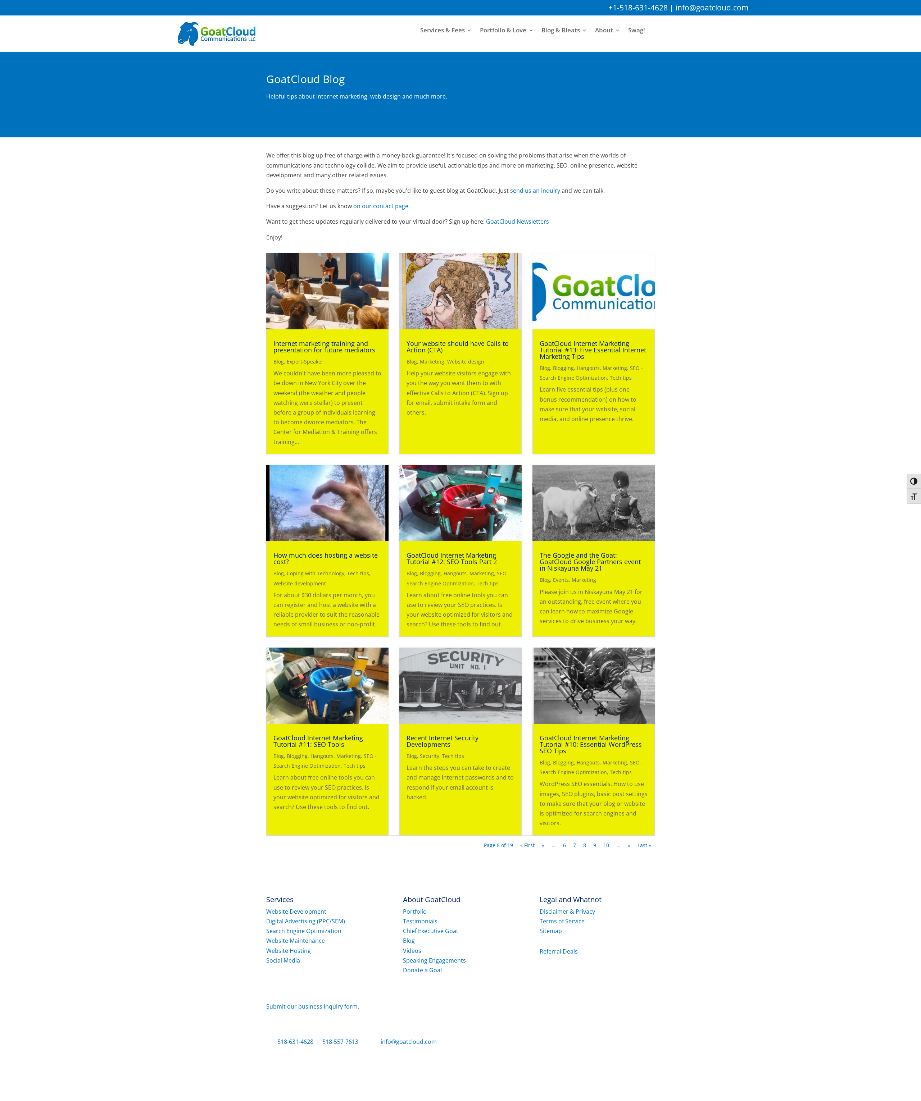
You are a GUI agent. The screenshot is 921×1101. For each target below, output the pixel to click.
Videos (412, 951)
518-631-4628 (295, 1042)
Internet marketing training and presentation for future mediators (324, 346)
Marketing (432, 361)
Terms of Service (562, 921)
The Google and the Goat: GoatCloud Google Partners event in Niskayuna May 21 (590, 561)
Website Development (296, 911)
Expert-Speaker (305, 361)
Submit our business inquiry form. (312, 1006)
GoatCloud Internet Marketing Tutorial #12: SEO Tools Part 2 (452, 558)
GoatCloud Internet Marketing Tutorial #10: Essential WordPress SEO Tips (591, 744)
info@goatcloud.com (712, 8)
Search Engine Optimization (303, 931)
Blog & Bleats (560, 30)
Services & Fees (442, 30)
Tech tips (621, 377)
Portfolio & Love (503, 30)
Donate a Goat (423, 970)
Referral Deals (559, 951)
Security (429, 756)
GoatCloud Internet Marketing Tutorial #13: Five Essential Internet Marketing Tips (593, 350)
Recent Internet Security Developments (442, 741)
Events (561, 579)
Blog (278, 361)
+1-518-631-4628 (638, 8)
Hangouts (588, 368)
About (604, 30)
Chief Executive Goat (430, 931)
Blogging (563, 368)
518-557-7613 (340, 1042)
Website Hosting (288, 951)
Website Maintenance (295, 941)
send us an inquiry (535, 191)
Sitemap (551, 931)
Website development (299, 583)
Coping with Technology (315, 573)
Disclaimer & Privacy (567, 911)
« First (527, 845)
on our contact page (380, 206)
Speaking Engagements (434, 960)
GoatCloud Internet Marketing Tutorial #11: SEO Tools (318, 741)
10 (606, 845)
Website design (465, 361)
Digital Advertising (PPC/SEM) (305, 921)
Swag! (636, 30)
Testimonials (420, 921)
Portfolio (415, 911)
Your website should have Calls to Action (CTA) (458, 346)
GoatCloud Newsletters (517, 221)
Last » (644, 845)
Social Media (283, 960)
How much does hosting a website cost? (325, 558)
